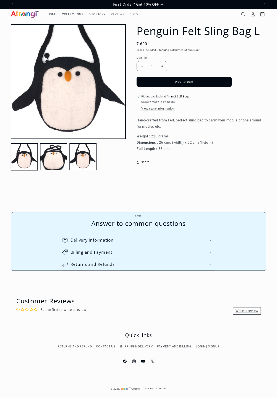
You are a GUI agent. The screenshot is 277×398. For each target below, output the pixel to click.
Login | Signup (207, 346)
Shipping (163, 50)
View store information (158, 108)
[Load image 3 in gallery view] (83, 156)
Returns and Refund (75, 346)
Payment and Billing (174, 346)
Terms (163, 388)
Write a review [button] (246, 311)
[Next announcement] (264, 4)
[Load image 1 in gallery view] (24, 156)
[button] (243, 14)
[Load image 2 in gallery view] (53, 156)
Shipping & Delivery (136, 346)
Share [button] (145, 162)
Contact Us (105, 346)
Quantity (142, 57)
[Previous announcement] (12, 4)
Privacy (149, 388)
